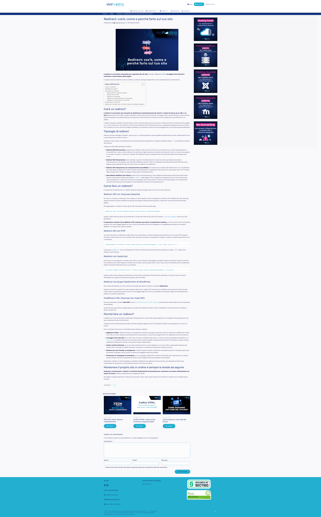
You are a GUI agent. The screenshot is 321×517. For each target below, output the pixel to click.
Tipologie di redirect (111, 89)
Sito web (164, 460)
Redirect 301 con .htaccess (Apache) (117, 92)
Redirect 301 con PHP (113, 94)
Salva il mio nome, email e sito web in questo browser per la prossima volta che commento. (137, 467)
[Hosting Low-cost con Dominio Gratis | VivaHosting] (115, 4)
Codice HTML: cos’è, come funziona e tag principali (144, 421)
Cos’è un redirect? (110, 87)
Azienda (186, 11)
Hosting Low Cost (137, 11)
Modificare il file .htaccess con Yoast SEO (118, 100)
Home (105, 14)
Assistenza (176, 11)
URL (173, 141)
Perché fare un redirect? (112, 102)
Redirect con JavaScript (113, 96)
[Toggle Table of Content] (142, 84)
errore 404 (109, 340)
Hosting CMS (151, 11)
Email (135, 460)
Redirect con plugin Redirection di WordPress (119, 98)
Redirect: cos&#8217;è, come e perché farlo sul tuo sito (135, 14)
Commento (108, 441)
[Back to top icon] (215, 511)
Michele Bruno (120, 23)
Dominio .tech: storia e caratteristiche (113, 421)
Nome (106, 460)
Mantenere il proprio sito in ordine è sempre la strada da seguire (124, 104)
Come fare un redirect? (112, 91)
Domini (164, 11)
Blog (190, 4)
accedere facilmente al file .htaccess (147, 302)
